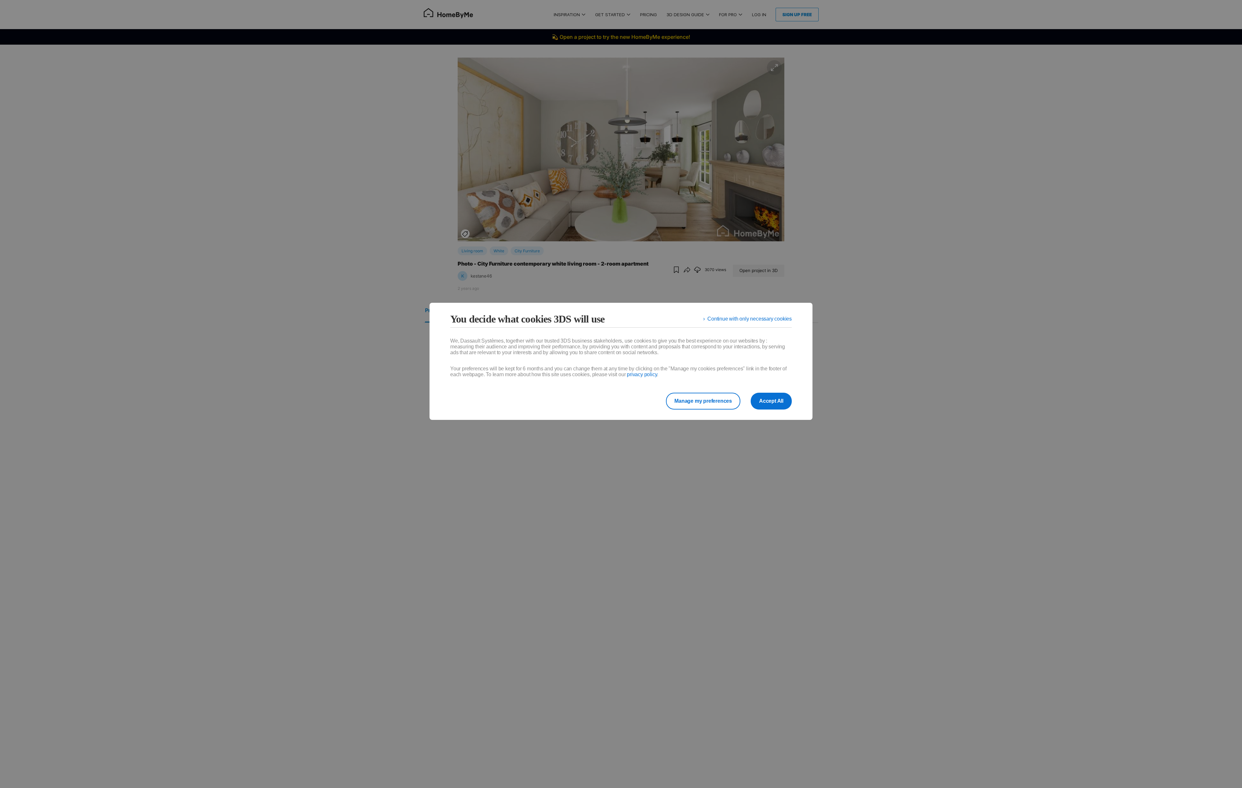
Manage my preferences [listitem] (703, 401)
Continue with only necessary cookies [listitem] (749, 319)
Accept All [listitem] (771, 401)
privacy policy (642, 374)
